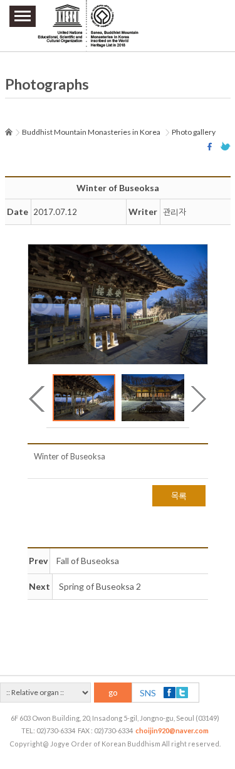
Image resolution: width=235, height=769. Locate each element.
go (113, 693)
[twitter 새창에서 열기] (226, 146)
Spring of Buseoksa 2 (100, 586)
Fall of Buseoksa (87, 560)
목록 (179, 496)
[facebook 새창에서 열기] (211, 146)
